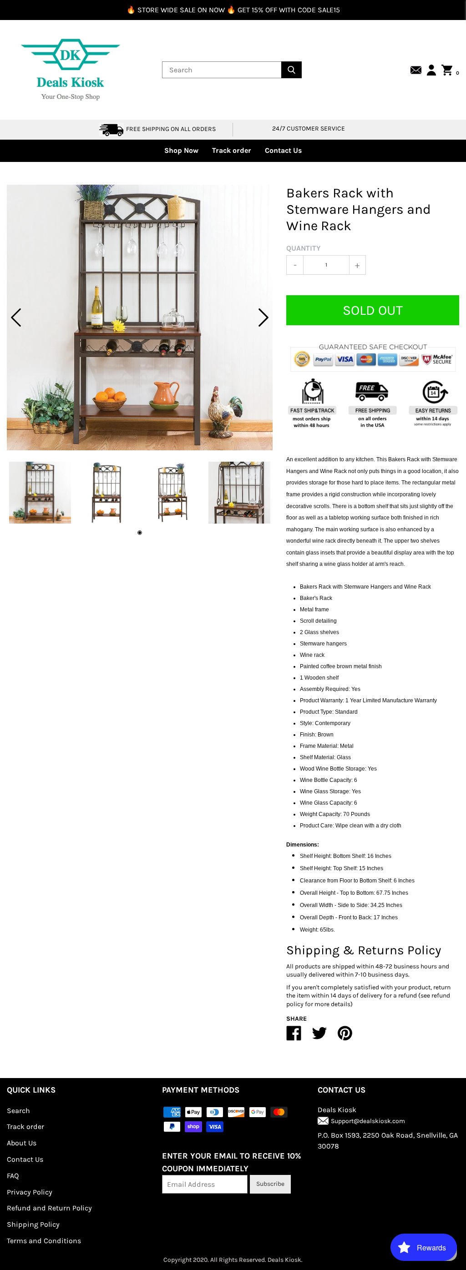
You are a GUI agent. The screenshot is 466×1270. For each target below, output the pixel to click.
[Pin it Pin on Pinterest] (345, 1036)
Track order (231, 150)
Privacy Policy (29, 1192)
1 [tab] (139, 532)
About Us (21, 1143)
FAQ (13, 1175)
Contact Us (283, 150)
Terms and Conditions (44, 1240)
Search (18, 1110)
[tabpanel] (140, 317)
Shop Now (181, 150)
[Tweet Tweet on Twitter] (319, 1036)
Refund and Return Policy (49, 1208)
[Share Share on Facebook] (294, 1036)
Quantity (303, 248)
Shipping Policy (33, 1224)
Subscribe (270, 1184)
